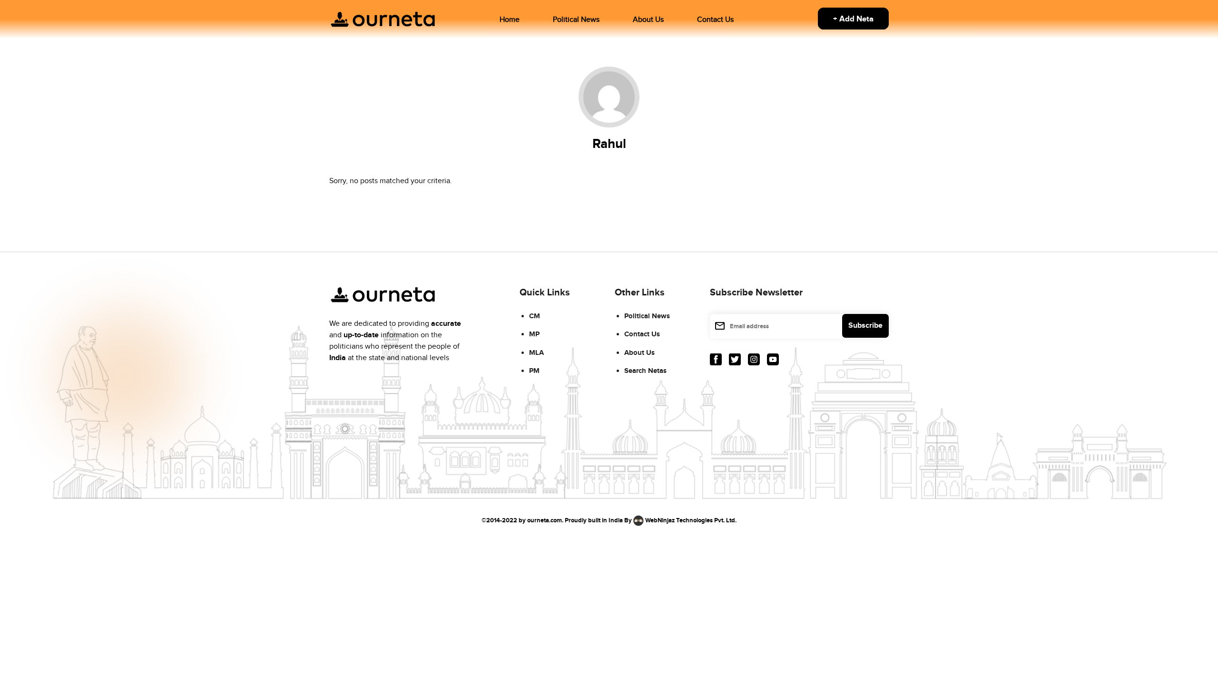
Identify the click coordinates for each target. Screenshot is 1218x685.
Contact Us (715, 19)
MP (534, 334)
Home (510, 19)
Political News (576, 19)
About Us (648, 19)
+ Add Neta (853, 19)
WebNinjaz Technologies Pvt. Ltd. (691, 520)
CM (534, 316)
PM (534, 370)
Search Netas (645, 370)
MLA (536, 352)
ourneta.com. (545, 520)
